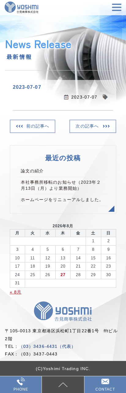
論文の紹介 (32, 170)
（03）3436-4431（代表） (47, 346)
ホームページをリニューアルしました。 (62, 199)
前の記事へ (38, 126)
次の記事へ (87, 126)
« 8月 (15, 292)
